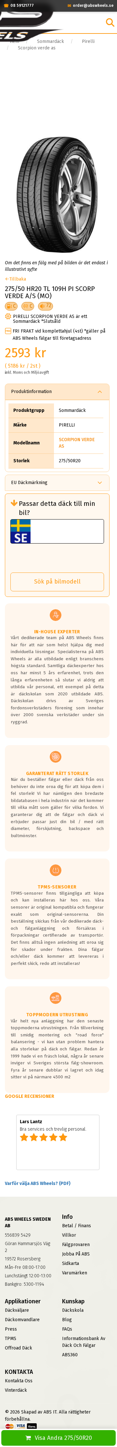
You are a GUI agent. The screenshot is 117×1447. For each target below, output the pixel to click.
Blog (67, 1319)
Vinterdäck (16, 1390)
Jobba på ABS (76, 1254)
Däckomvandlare (22, 1319)
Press (11, 1329)
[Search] (110, 22)
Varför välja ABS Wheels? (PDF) (38, 1183)
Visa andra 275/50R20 (63, 1437)
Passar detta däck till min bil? (57, 508)
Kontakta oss (18, 1381)
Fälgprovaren (76, 1244)
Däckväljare (17, 1310)
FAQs (67, 1329)
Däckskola (73, 1310)
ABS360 (70, 1355)
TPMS (10, 1338)
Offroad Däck (18, 1348)
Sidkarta (70, 1263)
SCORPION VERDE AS (77, 443)
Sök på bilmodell (57, 581)
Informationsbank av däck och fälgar (83, 1342)
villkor (69, 1235)
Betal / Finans (76, 1226)
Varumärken (74, 1273)
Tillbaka (17, 279)
